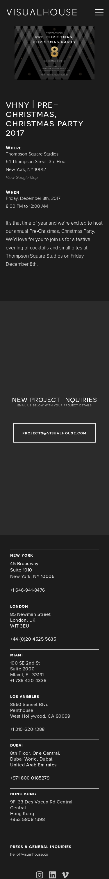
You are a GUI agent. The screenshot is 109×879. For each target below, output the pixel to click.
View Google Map (22, 177)
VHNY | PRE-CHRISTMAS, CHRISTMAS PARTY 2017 (45, 118)
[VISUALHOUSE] (41, 12)
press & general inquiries (41, 846)
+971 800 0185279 (30, 778)
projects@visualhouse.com (54, 432)
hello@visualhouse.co (29, 854)
